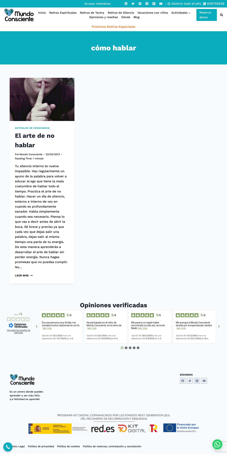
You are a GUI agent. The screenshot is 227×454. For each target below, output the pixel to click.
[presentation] (42, 99)
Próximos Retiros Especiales (113, 27)
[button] (217, 444)
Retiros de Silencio (121, 12)
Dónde (125, 17)
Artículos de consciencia (32, 128)
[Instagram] (154, 4)
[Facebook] (147, 4)
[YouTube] (161, 4)
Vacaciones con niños (152, 12)
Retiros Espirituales (63, 12)
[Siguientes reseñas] (219, 326)
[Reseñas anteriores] (36, 326)
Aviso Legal (18, 446)
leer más (47, 328)
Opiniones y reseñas (103, 17)
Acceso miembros (97, 3)
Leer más (24, 275)
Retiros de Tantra (92, 12)
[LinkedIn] (126, 4)
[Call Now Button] (7, 447)
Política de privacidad (41, 446)
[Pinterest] (140, 4)
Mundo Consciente (31, 154)
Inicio (42, 12)
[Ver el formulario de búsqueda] (221, 14)
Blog (136, 17)
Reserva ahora (205, 15)
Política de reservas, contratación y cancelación (112, 446)
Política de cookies (68, 446)
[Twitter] (133, 4)
